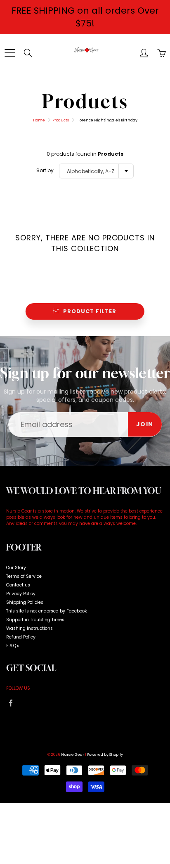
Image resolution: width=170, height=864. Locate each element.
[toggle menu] (9, 53)
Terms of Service (24, 576)
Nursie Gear (72, 754)
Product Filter (89, 311)
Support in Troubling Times (35, 620)
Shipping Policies (24, 602)
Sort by (45, 170)
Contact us (18, 585)
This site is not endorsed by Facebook (46, 611)
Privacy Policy (20, 594)
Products (60, 120)
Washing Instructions (29, 628)
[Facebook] (10, 702)
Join (144, 424)
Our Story (16, 568)
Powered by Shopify (105, 754)
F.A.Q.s (12, 646)
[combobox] (96, 171)
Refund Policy (20, 637)
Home (39, 120)
